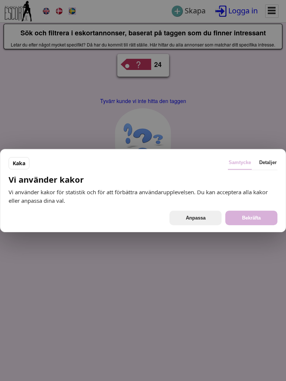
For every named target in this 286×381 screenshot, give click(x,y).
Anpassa (196, 218)
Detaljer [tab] (268, 162)
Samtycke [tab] (240, 162)
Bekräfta (251, 218)
